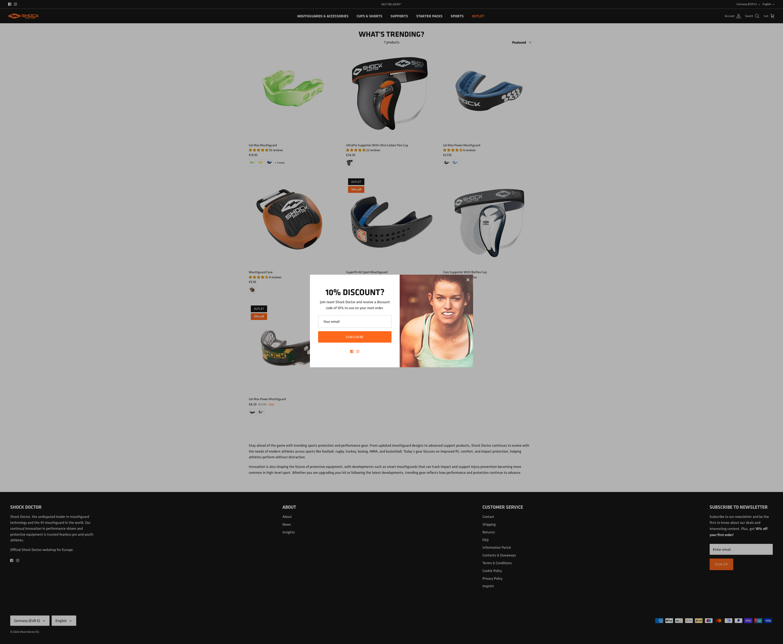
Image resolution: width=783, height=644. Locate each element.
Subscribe (355, 337)
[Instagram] (357, 351)
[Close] (467, 279)
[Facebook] (351, 351)
